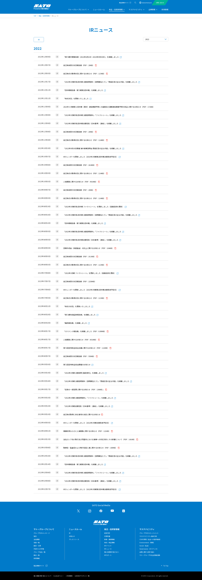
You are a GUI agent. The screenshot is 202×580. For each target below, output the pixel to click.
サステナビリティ (135, 9)
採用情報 (164, 9)
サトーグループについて (77, 9)
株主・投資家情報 (116, 9)
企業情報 (152, 9)
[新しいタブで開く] (78, 511)
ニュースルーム (99, 9)
